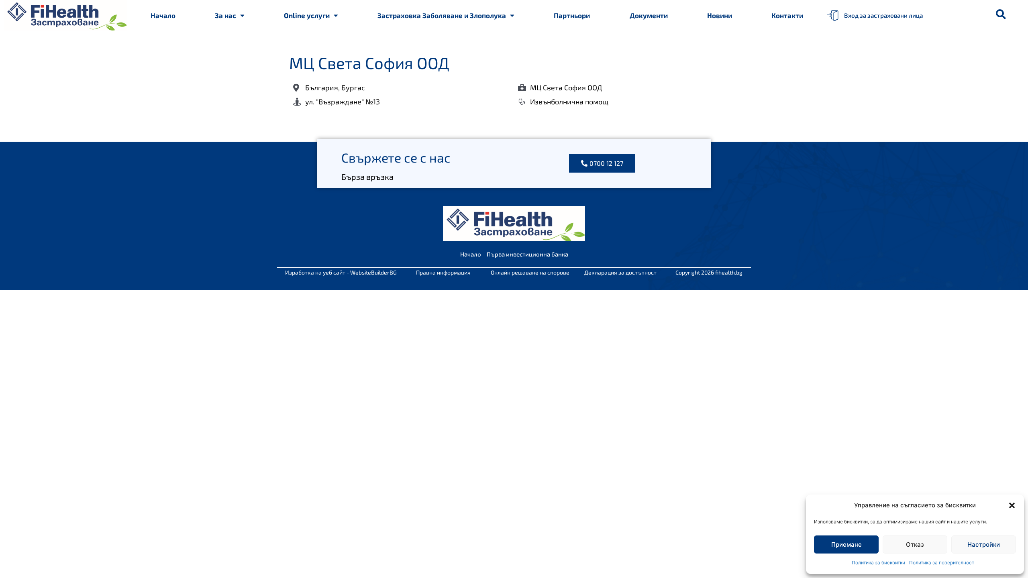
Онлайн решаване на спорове (530, 272)
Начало (163, 15)
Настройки (983, 544)
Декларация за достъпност (620, 272)
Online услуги (307, 15)
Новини (719, 15)
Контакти (787, 15)
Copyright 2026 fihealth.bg (708, 272)
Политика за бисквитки (878, 563)
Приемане (846, 544)
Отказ (915, 544)
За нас (225, 15)
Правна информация (443, 272)
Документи (649, 15)
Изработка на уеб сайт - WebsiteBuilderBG (341, 272)
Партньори (572, 15)
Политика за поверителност (941, 563)
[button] (1012, 505)
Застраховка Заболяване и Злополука (441, 15)
